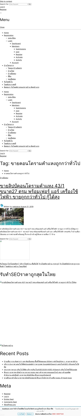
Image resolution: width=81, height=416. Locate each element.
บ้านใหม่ (11, 71)
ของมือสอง (12, 79)
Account (15, 63)
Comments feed (10, 402)
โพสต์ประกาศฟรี (10, 84)
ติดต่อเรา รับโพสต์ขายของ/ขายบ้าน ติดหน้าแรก (21, 87)
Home (6, 33)
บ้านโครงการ (9, 65)
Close (2, 27)
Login (10, 41)
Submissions (21, 49)
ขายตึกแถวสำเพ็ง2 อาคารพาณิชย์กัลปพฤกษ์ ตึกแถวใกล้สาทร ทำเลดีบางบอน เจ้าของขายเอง (38, 378)
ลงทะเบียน (12, 38)
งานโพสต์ (21, 414)
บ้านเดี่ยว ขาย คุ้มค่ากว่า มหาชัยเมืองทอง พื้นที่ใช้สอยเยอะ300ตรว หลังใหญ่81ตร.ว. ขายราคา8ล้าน (40, 361)
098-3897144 (58, 414)
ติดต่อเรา (30, 414)
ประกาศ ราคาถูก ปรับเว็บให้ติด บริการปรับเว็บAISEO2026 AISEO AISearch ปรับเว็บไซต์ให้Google (40, 370)
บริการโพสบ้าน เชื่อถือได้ (29, 264)
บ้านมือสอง (12, 74)
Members (15, 46)
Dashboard (16, 43)
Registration (8, 35)
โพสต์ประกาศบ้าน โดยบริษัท (15, 266)
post (17, 52)
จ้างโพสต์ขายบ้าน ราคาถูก (49, 264)
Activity (19, 60)
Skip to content (6, 1)
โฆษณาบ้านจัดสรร (15, 68)
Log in (2, 7)
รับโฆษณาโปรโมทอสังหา (9, 264)
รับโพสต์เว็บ (8, 82)
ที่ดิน (9, 76)
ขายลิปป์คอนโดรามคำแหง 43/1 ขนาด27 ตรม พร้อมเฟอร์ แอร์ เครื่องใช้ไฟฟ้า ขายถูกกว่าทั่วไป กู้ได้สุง (39, 191)
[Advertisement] (12, 313)
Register (3, 9)
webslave (16, 207)
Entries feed (9, 399)
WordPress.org (10, 405)
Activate (19, 57)
